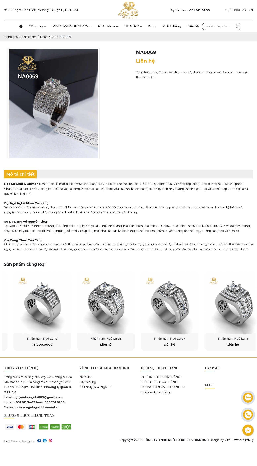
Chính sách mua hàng (156, 392)
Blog (152, 26)
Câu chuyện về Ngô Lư (95, 387)
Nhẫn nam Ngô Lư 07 (160, 338)
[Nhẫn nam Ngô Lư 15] (224, 303)
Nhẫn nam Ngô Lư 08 (97, 338)
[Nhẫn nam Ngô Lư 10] (33, 303)
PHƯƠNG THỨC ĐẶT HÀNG (160, 377)
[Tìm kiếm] (237, 26)
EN (251, 10)
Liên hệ (193, 26)
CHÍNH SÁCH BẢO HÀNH (159, 382)
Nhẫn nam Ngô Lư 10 (33, 338)
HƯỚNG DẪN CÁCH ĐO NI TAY (163, 387)
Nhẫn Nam (107, 26)
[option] (33, 311)
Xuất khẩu (86, 377)
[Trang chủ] (21, 26)
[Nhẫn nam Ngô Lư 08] (97, 303)
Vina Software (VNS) (239, 440)
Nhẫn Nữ (132, 26)
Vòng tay (36, 26)
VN (244, 10)
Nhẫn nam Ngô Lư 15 (224, 338)
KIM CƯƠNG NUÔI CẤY (71, 26)
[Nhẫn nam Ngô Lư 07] (161, 303)
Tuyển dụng (87, 382)
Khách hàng (171, 26)
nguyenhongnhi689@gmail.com (38, 397)
